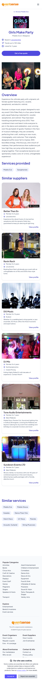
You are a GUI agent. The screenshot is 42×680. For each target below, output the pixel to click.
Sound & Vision (26, 589)
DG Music (8, 311)
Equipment (25, 579)
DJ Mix (7, 361)
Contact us (27, 652)
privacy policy (21, 670)
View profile (33, 227)
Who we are (7, 655)
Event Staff (7, 581)
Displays (6, 579)
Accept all (10, 676)
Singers (5, 589)
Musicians (24, 587)
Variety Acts (25, 597)
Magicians (6, 587)
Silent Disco (8, 519)
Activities (6, 565)
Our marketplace (9, 652)
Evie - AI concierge (9, 643)
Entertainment (8, 607)
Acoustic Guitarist (10, 525)
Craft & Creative (9, 573)
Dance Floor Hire (21, 513)
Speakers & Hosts (9, 592)
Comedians (25, 571)
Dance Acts (25, 573)
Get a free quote (21, 53)
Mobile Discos (22, 507)
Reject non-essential (28, 676)
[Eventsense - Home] (10, 4)
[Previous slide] (5, 76)
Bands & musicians (9, 609)
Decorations (7, 576)
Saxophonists (22, 170)
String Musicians (29, 525)
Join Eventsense (28, 641)
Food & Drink (25, 581)
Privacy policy (28, 655)
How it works (7, 638)
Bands (5, 568)
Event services (8, 612)
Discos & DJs (25, 576)
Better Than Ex (11, 211)
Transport (6, 597)
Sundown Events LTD (14, 464)
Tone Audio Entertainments (18, 412)
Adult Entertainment (28, 565)
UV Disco (21, 519)
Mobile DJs (7, 170)
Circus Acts (7, 571)
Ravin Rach (9, 261)
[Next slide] (37, 76)
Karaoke (6, 513)
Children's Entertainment (30, 568)
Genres (5, 584)
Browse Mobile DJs (22, 12)
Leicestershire (16, 40)
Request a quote (9, 641)
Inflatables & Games (28, 584)
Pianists (33, 519)
